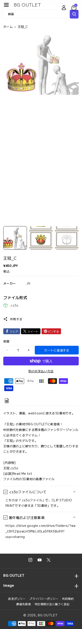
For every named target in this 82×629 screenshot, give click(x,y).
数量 (6, 341)
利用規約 (68, 599)
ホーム (8, 26)
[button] (6, 4)
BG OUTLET (48, 615)
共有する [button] (16, 319)
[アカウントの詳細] (64, 7)
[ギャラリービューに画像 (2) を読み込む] (41, 238)
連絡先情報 (23, 604)
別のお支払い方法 (40, 371)
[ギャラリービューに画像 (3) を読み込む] (67, 238)
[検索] (74, 14)
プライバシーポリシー (43, 599)
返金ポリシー (17, 599)
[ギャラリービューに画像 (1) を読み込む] (15, 238)
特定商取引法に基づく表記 (52, 604)
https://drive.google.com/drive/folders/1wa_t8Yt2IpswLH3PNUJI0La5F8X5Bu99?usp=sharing (40, 531)
